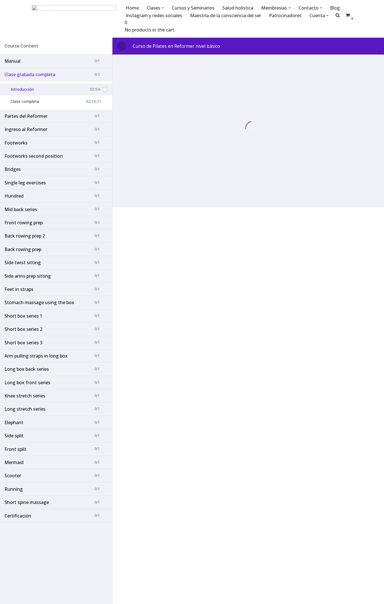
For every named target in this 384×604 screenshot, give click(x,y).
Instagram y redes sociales (154, 15)
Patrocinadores (285, 15)
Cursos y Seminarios (193, 8)
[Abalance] (74, 19)
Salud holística (237, 8)
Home (132, 8)
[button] (163, 8)
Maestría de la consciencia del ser (225, 15)
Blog (335, 8)
